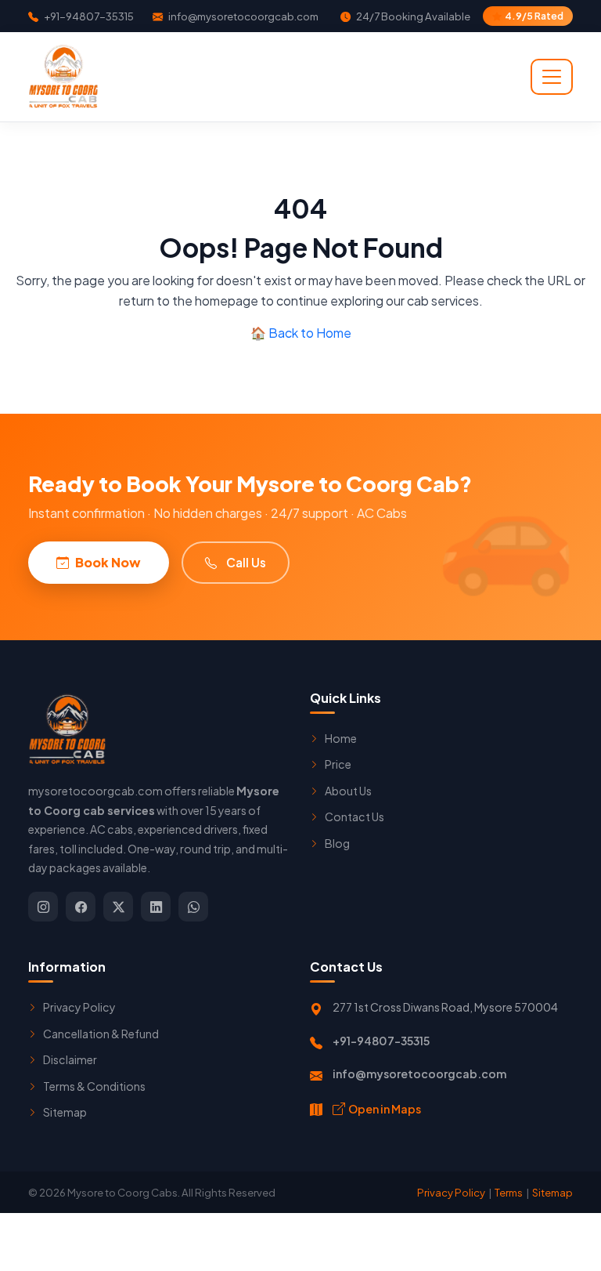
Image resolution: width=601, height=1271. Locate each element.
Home (341, 738)
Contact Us (354, 816)
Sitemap (65, 1112)
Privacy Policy (79, 1007)
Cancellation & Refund (101, 1034)
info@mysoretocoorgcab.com (242, 16)
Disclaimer (70, 1059)
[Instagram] (43, 907)
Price (338, 764)
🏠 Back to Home (300, 332)
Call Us (246, 562)
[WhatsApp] (193, 907)
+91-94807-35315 (88, 16)
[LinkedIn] (156, 907)
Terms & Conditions (94, 1086)
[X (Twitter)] (118, 907)
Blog (337, 843)
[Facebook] (80, 907)
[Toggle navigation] (552, 77)
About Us (348, 791)
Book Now (108, 562)
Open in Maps (384, 1109)
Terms (509, 1192)
